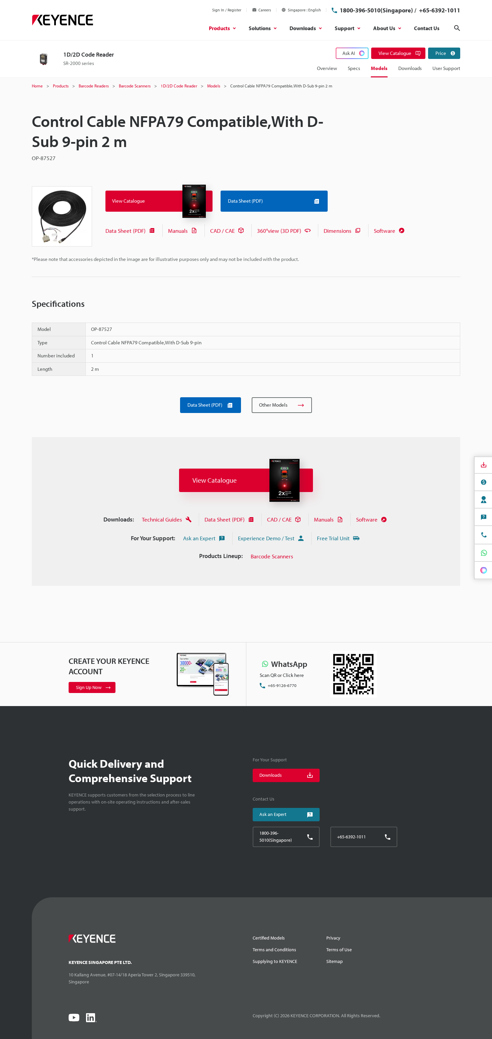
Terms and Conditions (274, 950)
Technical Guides (162, 519)
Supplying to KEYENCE (275, 961)
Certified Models (269, 938)
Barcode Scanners (272, 556)
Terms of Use (339, 950)
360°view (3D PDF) (279, 230)
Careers (264, 9)
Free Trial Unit (333, 538)
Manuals (178, 230)
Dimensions (337, 230)
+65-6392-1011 (439, 10)
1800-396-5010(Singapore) (376, 10)
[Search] (457, 28)
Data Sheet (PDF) (125, 230)
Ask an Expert (199, 538)
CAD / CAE (222, 230)
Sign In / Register (226, 9)
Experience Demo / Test (266, 538)
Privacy (333, 938)
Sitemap (334, 961)
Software (384, 230)
